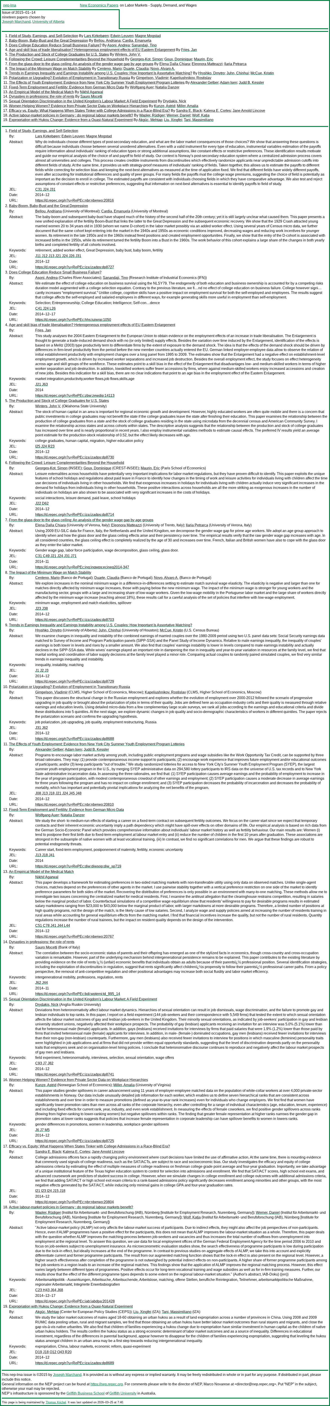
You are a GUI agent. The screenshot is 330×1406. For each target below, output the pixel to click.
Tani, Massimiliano (198, 120)
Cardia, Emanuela (136, 40)
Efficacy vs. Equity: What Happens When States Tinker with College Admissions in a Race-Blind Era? (89, 111)
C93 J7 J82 (44, 1063)
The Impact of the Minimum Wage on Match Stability (50, 69)
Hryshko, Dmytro (211, 73)
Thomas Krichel (56, 1402)
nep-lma (9, 5)
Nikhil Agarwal (91, 92)
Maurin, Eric (203, 59)
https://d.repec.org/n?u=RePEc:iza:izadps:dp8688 (74, 739)
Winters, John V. (128, 54)
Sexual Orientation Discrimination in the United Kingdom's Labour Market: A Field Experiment (83, 101)
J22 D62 (42, 503)
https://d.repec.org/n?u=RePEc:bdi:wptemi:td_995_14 (77, 994)
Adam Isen (228, 82)
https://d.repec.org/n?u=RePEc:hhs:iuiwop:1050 (73, 320)
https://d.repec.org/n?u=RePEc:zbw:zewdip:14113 (74, 395)
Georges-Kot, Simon (146, 59)
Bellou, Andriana (107, 40)
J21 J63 (41, 384)
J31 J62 (41, 728)
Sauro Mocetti (91, 96)
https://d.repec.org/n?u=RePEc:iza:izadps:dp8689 (74, 1363)
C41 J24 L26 (45, 308)
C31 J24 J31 (45, 189)
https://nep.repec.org (106, 1384)
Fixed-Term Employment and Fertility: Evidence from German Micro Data (66, 87)
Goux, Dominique (178, 59)
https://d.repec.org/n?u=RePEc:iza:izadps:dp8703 (74, 620)
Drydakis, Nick (174, 101)
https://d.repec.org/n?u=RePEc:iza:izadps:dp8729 (74, 681)
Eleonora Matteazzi (207, 64)
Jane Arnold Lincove (249, 111)
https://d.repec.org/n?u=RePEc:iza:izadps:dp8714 (74, 514)
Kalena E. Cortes (217, 111)
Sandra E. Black (189, 111)
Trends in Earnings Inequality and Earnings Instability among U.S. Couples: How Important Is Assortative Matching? (100, 73)
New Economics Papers (99, 5)
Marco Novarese (217, 1384)
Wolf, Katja (200, 115)
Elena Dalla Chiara (174, 64)
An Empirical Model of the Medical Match (41, 92)
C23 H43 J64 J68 (49, 1290)
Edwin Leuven (121, 36)
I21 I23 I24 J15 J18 (50, 1191)
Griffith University (122, 1393)
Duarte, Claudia (136, 69)
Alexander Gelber (204, 82)
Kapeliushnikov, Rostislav (190, 78)
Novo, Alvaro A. (162, 69)
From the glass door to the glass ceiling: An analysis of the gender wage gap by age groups (81, 64)
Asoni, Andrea (118, 45)
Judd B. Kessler (251, 82)
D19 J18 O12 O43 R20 (53, 1352)
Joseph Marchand (16, 22)
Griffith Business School (85, 1393)
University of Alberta (48, 22)
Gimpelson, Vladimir (152, 78)
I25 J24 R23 (45, 446)
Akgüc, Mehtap (150, 120)
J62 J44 (41, 982)
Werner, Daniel (178, 115)
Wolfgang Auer (142, 87)
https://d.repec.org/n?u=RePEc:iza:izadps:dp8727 (74, 267)
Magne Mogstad (148, 36)
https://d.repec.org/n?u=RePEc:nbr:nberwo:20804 (74, 1202)
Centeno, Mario (109, 69)
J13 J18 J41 (45, 855)
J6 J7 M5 (42, 1130)
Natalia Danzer (167, 87)
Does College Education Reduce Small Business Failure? (55, 45)
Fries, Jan (189, 50)
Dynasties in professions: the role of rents (41, 96)
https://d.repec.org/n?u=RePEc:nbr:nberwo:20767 (74, 936)
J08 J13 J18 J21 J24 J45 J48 (58, 793)
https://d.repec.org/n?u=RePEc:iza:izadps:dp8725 (74, 1141)
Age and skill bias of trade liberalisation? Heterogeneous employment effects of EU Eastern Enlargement (92, 50)
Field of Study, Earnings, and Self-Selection (43, 36)
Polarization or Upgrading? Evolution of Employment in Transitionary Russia (69, 78)
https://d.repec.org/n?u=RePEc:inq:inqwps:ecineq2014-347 (82, 567)
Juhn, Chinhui (238, 73)
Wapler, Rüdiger (152, 115)
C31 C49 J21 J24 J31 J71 (56, 556)
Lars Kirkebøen (96, 36)
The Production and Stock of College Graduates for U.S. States (59, 54)
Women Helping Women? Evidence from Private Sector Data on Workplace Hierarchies (78, 106)
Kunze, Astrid (164, 106)
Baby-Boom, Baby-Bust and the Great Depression (48, 40)
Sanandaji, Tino (144, 45)
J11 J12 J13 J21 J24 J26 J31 (58, 256)
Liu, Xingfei (173, 120)
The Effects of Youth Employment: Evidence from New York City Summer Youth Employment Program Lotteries (97, 82)
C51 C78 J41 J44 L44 (52, 925)
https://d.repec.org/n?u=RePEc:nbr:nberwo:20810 (74, 804)
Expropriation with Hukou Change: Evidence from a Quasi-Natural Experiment (71, 120)
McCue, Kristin (262, 73)
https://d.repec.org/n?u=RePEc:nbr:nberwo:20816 (74, 200)
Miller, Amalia (187, 106)
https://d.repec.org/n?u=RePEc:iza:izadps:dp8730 (74, 457)
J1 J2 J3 (41, 670)
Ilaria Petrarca (235, 64)
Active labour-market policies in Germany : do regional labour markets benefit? (71, 115)
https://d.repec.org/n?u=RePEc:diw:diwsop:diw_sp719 (78, 866)
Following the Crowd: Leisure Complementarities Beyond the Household (66, 59)
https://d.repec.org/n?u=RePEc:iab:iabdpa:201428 (75, 1301)
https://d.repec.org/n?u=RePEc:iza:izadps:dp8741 (74, 1074)
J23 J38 (41, 608)
